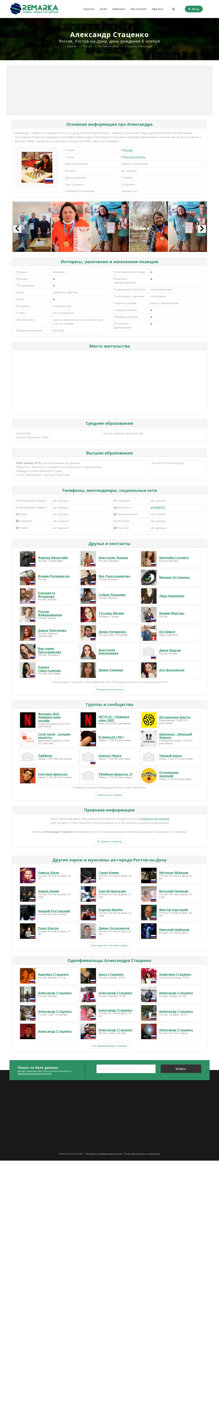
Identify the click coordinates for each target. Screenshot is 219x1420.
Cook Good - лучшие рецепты (54, 736)
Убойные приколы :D (115, 774)
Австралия (138, 9)
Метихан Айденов (173, 872)
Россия (128, 150)
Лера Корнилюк (172, 596)
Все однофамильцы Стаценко (109, 1045)
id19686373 (157, 507)
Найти (182, 1068)
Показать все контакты (109, 689)
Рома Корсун (48, 928)
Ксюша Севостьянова (49, 669)
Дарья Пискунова (52, 630)
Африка (157, 9)
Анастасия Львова (113, 558)
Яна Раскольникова (114, 576)
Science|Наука (110, 755)
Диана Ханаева (111, 670)
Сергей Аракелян (112, 891)
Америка (118, 9)
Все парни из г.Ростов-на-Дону (110, 945)
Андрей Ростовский (54, 911)
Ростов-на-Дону (134, 157)
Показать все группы (109, 795)
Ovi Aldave (167, 632)
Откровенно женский (169, 774)
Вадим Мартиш (171, 613)
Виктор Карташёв (173, 910)
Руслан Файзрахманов (50, 613)
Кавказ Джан (48, 872)
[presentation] (17, 229)
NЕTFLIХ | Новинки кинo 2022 (114, 718)
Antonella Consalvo (174, 558)
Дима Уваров (170, 650)
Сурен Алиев (109, 872)
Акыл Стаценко (111, 974)
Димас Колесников (114, 928)
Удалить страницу (110, 841)
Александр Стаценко (55, 993)
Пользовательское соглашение (142, 1153)
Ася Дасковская (171, 670)
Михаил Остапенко (174, 577)
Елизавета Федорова (46, 594)
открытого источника (154, 819)
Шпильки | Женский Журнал (175, 736)
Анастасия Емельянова (108, 651)
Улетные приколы (52, 774)
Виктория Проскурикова (49, 650)
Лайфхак (45, 755)
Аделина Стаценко (53, 974)
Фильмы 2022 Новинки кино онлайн (49, 717)
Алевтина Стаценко (175, 974)
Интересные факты (175, 717)
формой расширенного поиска (34, 1073)
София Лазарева (112, 595)
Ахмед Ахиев (48, 891)
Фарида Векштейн (53, 558)
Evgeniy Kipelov (111, 910)
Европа (88, 9)
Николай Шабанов (174, 929)
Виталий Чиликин (173, 891)
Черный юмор (170, 755)
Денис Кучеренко (112, 632)
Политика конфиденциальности (104, 1153)
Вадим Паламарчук (54, 576)
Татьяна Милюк (111, 613)
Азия (103, 9)
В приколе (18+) (111, 737)
